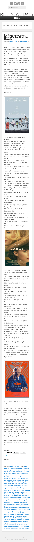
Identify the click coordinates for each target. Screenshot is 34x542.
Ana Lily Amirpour (19, 470)
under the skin (11, 523)
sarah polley (12, 511)
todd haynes (15, 521)
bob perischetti (17, 476)
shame (9, 512)
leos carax (14, 497)
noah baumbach (8, 504)
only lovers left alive (18, 504)
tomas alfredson (23, 521)
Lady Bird (18, 495)
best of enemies (18, 475)
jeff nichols (10, 490)
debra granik (23, 482)
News (18, 466)
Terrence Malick (8, 517)
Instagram (22, 3)
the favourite (26, 517)
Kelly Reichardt (24, 493)
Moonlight (16, 502)
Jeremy (11, 466)
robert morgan (22, 509)
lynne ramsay (15, 499)
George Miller (7, 487)
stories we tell (16, 516)
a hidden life (21, 468)
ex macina (10, 485)
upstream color (20, 523)
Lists (15, 466)
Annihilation (12, 471)
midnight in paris (8, 502)
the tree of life (20, 519)
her (25, 487)
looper (24, 497)
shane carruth (15, 512)
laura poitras (7, 497)
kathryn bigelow (16, 493)
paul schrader (7, 506)
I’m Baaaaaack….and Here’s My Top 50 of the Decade (16, 36)
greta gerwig (20, 487)
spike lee (27, 514)
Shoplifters (22, 512)
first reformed (17, 485)
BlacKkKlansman (8, 476)
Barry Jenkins (12, 473)
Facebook (11, 3)
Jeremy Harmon (23, 41)
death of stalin (15, 482)
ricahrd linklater (13, 509)
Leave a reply (7, 43)
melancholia (26, 500)
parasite (26, 504)
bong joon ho (25, 476)
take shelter (23, 516)
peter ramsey (14, 507)
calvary (6, 478)
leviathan (19, 497)
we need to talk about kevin (16, 524)
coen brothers (21, 478)
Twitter (15, 3)
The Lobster (7, 519)
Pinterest (18, 3)
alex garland (11, 470)
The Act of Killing (17, 517)
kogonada (6, 495)
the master (13, 519)
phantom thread (22, 507)
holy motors (16, 488)
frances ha (23, 485)
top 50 (5, 523)
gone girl (14, 487)
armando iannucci (20, 471)
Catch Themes (23, 539)
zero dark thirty (17, 528)
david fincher (25, 480)
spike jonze (21, 514)
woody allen (11, 526)
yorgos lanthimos (18, 526)
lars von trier (25, 495)
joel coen (24, 490)
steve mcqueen (8, 516)
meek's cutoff (18, 500)
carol (10, 478)
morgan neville (23, 502)
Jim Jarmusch (17, 490)
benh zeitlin (10, 475)
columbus (9, 480)
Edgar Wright (7, 483)
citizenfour (14, 478)
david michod (7, 482)
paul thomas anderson (17, 506)
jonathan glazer (19, 492)
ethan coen (14, 483)
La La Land (13, 495)
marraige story (11, 500)
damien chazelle (17, 480)
